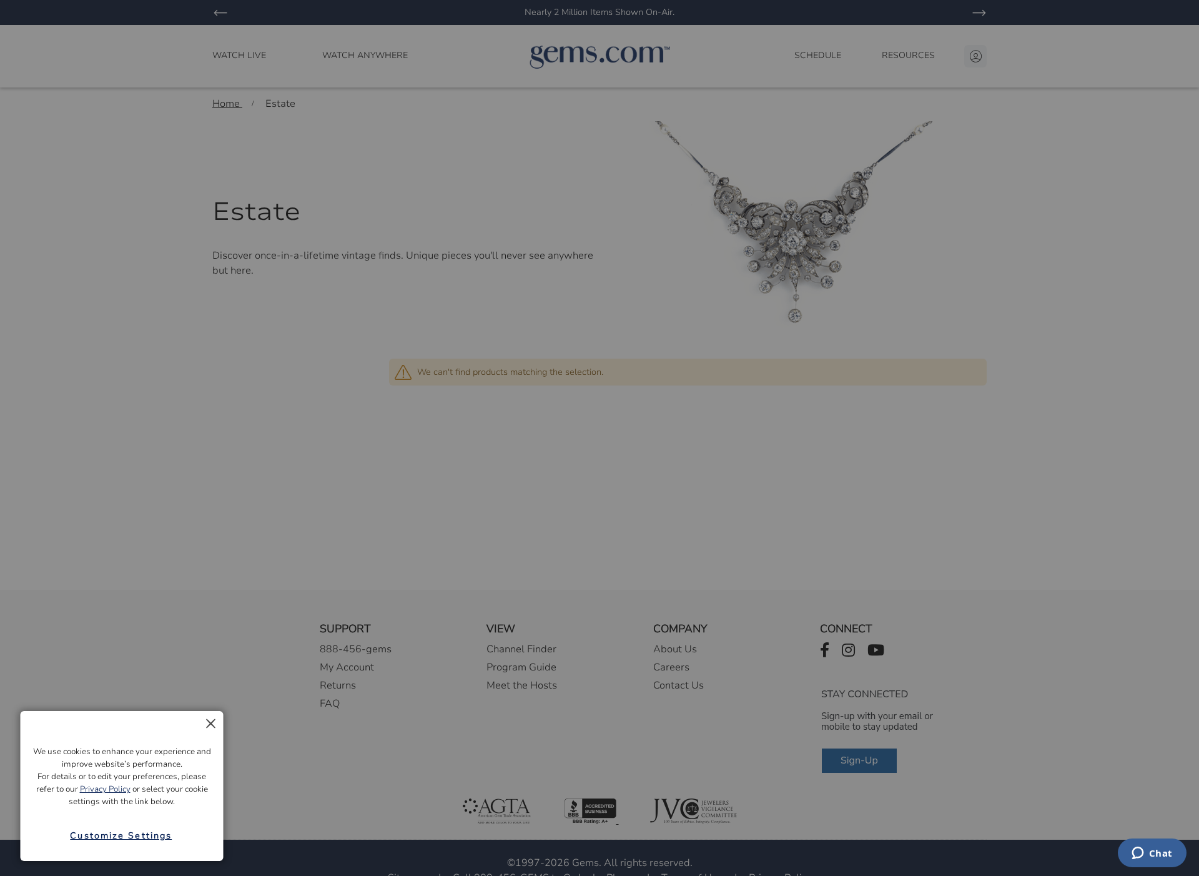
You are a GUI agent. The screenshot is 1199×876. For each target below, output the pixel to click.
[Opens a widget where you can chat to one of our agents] (1152, 854)
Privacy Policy (105, 789)
